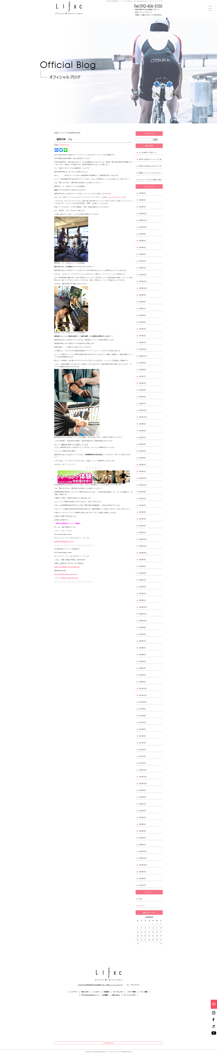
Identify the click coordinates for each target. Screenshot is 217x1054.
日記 (140, 899)
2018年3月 (142, 668)
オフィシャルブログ (130, 995)
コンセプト (96, 992)
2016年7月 (142, 804)
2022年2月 (142, 464)
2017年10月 (143, 702)
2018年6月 (142, 648)
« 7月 (137, 943)
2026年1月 (142, 207)
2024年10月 (143, 288)
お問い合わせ (116, 995)
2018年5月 (142, 654)
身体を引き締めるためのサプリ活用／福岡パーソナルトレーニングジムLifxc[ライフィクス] (151, 166)
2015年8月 (142, 878)
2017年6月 (142, 729)
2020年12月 (143, 539)
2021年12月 (143, 478)
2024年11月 (143, 281)
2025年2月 (142, 261)
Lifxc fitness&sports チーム (90, 995)
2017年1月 (142, 763)
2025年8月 (142, 241)
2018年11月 (143, 614)
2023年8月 (142, 369)
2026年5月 (142, 193)
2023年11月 (143, 356)
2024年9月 (142, 295)
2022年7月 (142, 437)
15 (153, 932)
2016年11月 (143, 777)
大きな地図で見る (108, 1043)
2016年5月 (142, 817)
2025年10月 (143, 227)
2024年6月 (142, 315)
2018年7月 (142, 641)
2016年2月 (142, 838)
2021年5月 (142, 512)
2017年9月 (142, 709)
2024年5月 (142, 322)
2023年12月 (143, 349)
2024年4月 (142, 329)
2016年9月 (142, 790)
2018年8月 (142, 634)
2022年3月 (142, 458)
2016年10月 (143, 783)
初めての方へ (85, 992)
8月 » (161, 943)
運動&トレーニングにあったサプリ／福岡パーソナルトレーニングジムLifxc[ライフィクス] (151, 173)
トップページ (74, 992)
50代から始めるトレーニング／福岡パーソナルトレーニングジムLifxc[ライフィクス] (151, 159)
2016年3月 (142, 831)
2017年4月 (142, 743)
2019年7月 (142, 580)
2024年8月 (142, 302)
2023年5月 (142, 383)
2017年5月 (142, 736)
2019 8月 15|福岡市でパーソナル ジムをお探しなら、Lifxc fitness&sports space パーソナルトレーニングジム (135, 1)
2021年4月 (142, 519)
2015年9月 (142, 872)
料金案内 (106, 992)
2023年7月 (142, 376)
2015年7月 (142, 885)
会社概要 (105, 995)
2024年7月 (142, 308)
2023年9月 (142, 363)
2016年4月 (142, 824)
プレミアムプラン (118, 992)
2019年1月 (142, 600)
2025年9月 (142, 234)
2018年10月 (143, 621)
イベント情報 (143, 992)
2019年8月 (142, 573)
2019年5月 (142, 587)
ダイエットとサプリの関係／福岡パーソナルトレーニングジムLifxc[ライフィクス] (151, 179)
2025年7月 (142, 247)
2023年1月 (142, 403)
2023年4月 (142, 390)
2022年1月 (142, 471)
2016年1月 (142, 844)
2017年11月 (143, 695)
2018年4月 (142, 661)
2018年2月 (142, 675)
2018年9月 (142, 627)
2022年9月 (142, 424)
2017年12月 (143, 688)
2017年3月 (142, 749)
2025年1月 (142, 268)
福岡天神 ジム (64, 139)
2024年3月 (142, 336)
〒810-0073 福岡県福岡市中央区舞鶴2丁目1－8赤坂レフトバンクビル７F (100, 985)
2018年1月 (142, 682)
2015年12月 (143, 851)
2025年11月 (143, 220)
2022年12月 (143, 410)
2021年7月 (142, 498)
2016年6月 (142, 811)
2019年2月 (142, 593)
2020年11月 (143, 546)
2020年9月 (142, 559)
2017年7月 (142, 722)
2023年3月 (142, 397)
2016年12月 (143, 770)
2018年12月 (143, 607)
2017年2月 (142, 756)
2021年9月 (142, 492)
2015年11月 (143, 858)
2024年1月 (142, 342)
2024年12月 (143, 274)
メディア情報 (131, 992)
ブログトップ (149, 133)
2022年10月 (143, 417)
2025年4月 (142, 254)
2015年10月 (143, 865)
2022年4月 (142, 451)
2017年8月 (142, 716)
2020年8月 (142, 566)
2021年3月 (142, 526)
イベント (142, 906)
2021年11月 (143, 485)
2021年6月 (142, 505)
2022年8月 (142, 431)
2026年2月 (142, 200)
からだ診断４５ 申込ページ (148, 152)
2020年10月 (143, 553)
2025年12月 (143, 213)
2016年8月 (142, 797)
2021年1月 (142, 532)
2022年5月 (142, 444)
